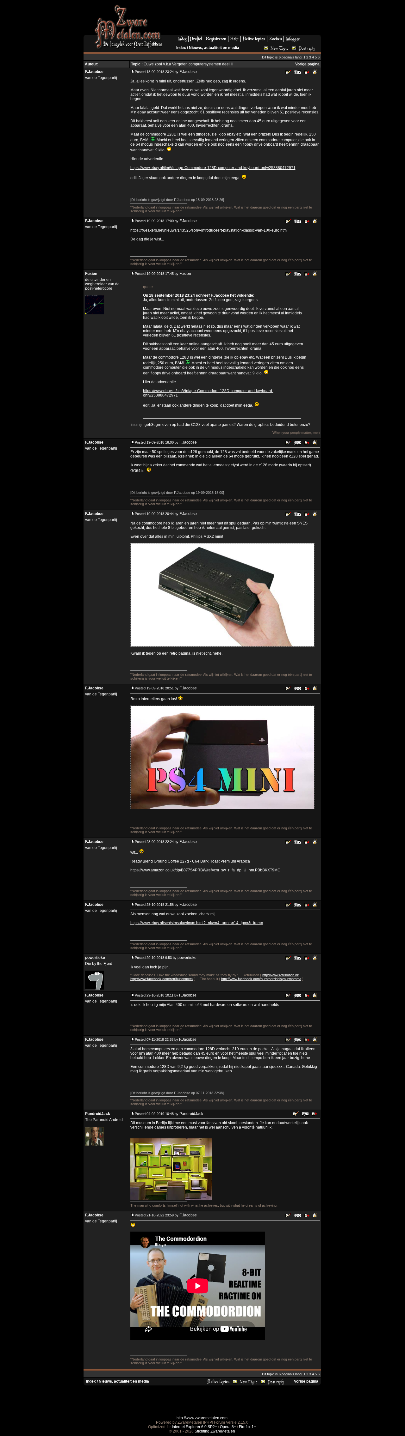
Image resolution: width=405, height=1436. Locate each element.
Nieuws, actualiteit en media (214, 47)
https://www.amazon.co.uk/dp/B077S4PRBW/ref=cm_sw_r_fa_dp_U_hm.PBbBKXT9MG (205, 870)
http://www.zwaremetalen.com (202, 1418)
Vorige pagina (307, 64)
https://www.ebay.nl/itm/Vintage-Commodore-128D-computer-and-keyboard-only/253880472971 (213, 168)
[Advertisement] (244, 19)
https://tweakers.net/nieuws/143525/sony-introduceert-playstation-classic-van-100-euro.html (209, 230)
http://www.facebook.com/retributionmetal (161, 979)
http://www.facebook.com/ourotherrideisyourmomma (261, 979)
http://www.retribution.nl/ (280, 975)
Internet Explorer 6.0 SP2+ (194, 1427)
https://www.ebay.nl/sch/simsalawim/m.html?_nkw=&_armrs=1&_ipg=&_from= (196, 923)
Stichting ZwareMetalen (215, 1431)
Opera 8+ (228, 1427)
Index (181, 47)
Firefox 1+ (247, 1427)
